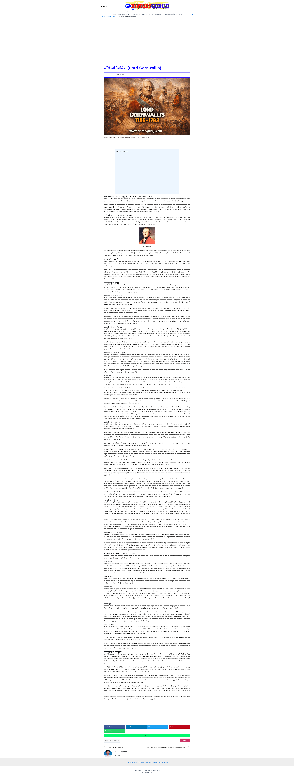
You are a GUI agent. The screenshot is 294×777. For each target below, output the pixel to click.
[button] (130, 14)
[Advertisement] (147, 41)
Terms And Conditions (155, 762)
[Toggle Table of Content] (176, 192)
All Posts (117, 755)
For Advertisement (143, 762)
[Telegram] (106, 6)
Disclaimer (165, 762)
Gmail (147, 735)
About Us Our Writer (131, 762)
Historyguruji (129, 11)
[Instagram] (104, 6)
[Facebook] (101, 6)
